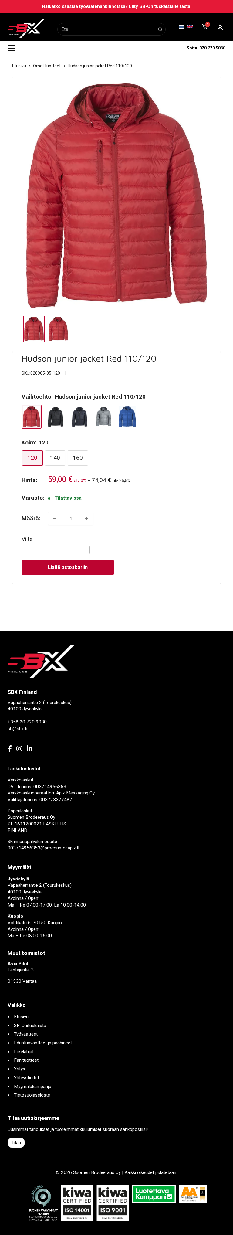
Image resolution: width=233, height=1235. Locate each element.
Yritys (19, 1069)
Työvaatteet (26, 1034)
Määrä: (31, 518)
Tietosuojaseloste (32, 1095)
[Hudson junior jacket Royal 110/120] (127, 417)
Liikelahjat (24, 1051)
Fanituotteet (26, 1060)
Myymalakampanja (32, 1086)
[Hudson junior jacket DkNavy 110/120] (79, 416)
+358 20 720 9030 (27, 722)
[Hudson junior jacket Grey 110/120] (103, 416)
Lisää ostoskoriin (68, 567)
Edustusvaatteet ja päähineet (43, 1043)
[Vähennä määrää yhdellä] (54, 518)
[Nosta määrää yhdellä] (86, 518)
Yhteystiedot (26, 1077)
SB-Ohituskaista (30, 1025)
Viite (27, 539)
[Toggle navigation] (11, 48)
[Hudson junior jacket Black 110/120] (55, 416)
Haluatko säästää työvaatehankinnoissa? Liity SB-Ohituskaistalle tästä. (116, 6)
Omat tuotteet (47, 65)
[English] (190, 26)
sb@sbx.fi (17, 728)
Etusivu (19, 65)
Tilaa (16, 1142)
